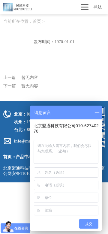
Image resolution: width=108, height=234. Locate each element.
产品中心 (24, 156)
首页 (37, 21)
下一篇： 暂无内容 (20, 86)
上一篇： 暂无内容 (20, 77)
